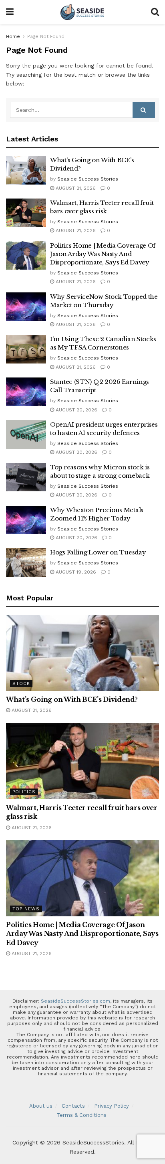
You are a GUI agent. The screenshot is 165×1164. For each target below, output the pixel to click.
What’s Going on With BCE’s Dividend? (71, 699)
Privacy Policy (111, 1106)
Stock (21, 683)
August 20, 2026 (75, 410)
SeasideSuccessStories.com (75, 1001)
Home (13, 36)
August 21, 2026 (75, 188)
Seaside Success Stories (87, 179)
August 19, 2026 (75, 572)
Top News (26, 909)
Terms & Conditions (81, 1115)
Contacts (73, 1106)
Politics (24, 792)
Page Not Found (45, 36)
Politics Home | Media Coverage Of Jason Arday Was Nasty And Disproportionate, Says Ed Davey (102, 254)
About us (40, 1106)
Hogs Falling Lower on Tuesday (98, 552)
